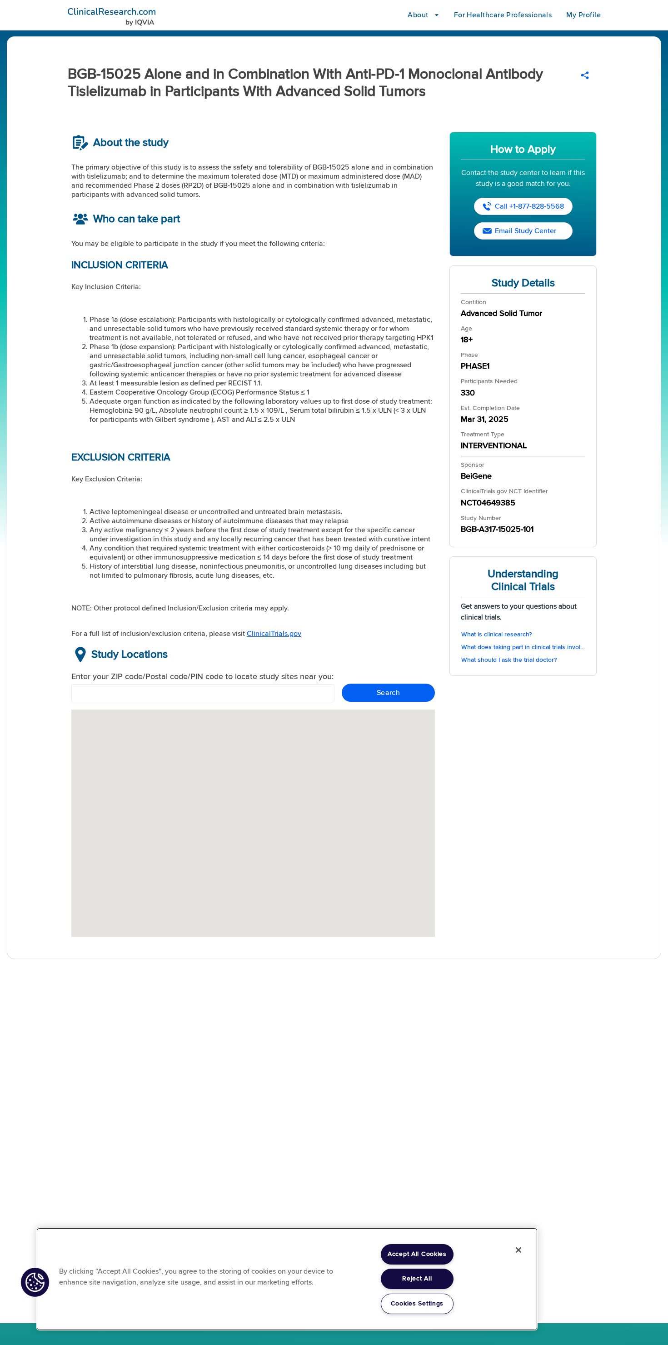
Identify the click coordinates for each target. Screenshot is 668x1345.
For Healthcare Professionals (503, 15)
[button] (35, 1282)
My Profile (583, 15)
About (418, 15)
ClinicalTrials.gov (274, 633)
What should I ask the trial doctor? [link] (509, 660)
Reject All (417, 1279)
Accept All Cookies (417, 1254)
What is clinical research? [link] (496, 634)
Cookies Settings (417, 1304)
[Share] (585, 75)
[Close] (518, 1250)
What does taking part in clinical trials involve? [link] (523, 647)
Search (388, 692)
